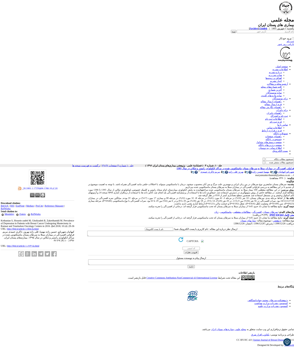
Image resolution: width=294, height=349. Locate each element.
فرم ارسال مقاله (273, 104)
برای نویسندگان (280, 98)
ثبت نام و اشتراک (279, 116)
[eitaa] (21, 254)
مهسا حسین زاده (260, 172)
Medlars (30, 206)
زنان (216, 212)
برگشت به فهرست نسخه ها (86, 165)
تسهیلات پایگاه (280, 133)
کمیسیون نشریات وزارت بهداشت (271, 303)
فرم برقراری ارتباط (272, 130)
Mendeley (9, 214)
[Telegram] (40, 254)
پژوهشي (277, 220)
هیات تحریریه (275, 75)
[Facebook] (54, 254)
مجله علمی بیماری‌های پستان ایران (228, 329)
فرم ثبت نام (276, 122)
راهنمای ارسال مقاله (271, 101)
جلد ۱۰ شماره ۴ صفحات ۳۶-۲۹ (118, 165)
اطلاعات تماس (274, 127)
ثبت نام (290, 41)
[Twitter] (47, 254)
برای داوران (282, 110)
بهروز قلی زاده (236, 172)
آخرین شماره (275, 89)
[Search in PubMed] (272, 173)
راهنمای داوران (274, 113)
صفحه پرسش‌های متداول (269, 142)
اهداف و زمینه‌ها (274, 78)
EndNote (20, 206)
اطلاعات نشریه (280, 69)
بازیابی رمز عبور (285, 44)
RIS (12, 206)
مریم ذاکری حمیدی (210, 172)
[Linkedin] (34, 254)
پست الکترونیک (280, 151)
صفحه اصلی (281, 66)
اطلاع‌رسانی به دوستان (270, 148)
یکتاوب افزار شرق (260, 334)
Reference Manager (54, 206)
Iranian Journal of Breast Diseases (269, 340)
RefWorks (6, 208)
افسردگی (257, 212)
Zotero (22, 214)
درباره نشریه (275, 72)
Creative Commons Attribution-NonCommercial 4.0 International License (181, 277)
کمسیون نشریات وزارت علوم (273, 306)
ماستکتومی (226, 212)
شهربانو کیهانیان (286, 172)
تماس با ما (282, 124)
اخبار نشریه (276, 81)
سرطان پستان (270, 212)
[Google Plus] (27, 254)
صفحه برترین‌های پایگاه (270, 145)
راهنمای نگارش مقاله (271, 107)
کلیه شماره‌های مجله (271, 87)
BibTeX (5, 206)
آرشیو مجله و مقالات (277, 84)
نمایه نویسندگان (274, 92)
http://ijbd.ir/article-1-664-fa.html (23, 229)
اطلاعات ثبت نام (273, 119)
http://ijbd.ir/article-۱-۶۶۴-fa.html (23, 246)
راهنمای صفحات (273, 136)
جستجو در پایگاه (274, 139)
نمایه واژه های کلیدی (271, 95)
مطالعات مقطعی (242, 212)
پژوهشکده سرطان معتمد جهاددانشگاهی (267, 300)
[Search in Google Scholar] (275, 173)
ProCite (39, 206)
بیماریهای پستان (248, 220)
